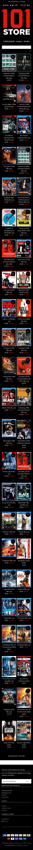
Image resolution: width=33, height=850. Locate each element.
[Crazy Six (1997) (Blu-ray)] (9, 492)
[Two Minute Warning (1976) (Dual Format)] (9, 124)
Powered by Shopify (22, 845)
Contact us (5, 819)
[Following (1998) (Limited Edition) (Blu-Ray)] (24, 63)
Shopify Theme (27, 843)
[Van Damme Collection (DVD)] (24, 666)
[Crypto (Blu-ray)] (9, 607)
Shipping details (7, 790)
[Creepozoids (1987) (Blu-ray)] (9, 365)
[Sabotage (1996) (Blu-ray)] (24, 337)
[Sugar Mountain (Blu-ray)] (9, 578)
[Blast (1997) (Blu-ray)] (9, 397)
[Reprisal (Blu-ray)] (24, 578)
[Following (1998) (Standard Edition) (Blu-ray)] (24, 396)
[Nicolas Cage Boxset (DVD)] (24, 730)
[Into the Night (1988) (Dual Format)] (9, 93)
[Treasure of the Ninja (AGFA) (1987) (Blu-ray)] (24, 218)
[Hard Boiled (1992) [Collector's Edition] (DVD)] (24, 429)
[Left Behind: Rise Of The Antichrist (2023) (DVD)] (24, 698)
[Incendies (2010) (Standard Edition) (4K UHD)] (9, 248)
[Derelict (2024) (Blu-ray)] (9, 461)
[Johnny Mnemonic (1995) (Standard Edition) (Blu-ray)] (24, 186)
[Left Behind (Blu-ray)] (24, 634)
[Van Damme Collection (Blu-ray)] (24, 125)
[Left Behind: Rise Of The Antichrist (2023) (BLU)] (9, 634)
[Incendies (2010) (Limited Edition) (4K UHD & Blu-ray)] (24, 366)
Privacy (4, 806)
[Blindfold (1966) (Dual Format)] (24, 279)
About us (5, 821)
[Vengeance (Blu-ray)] (9, 548)
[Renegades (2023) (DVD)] (24, 549)
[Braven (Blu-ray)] (24, 521)
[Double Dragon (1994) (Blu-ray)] (9, 187)
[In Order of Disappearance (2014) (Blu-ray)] (9, 217)
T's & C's (4, 810)
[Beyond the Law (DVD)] (9, 731)
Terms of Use (6, 808)
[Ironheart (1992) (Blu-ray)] (9, 337)
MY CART (25, 5)
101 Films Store (17, 843)
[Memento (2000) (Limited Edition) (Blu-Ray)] (9, 63)
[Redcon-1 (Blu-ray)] (9, 520)
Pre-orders (5, 797)
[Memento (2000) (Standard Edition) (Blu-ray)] (24, 155)
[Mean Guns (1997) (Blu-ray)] (24, 249)
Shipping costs (6, 793)
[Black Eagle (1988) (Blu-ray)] (9, 428)
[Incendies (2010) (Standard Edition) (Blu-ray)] (24, 461)
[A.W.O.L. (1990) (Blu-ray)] (9, 308)
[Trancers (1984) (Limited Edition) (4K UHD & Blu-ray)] (24, 94)
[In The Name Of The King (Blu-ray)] (9, 666)
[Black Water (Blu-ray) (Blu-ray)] (24, 492)
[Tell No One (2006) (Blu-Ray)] (24, 308)
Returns (4, 795)
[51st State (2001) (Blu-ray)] (9, 279)
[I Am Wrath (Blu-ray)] (24, 607)
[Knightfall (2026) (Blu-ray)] (9, 696)
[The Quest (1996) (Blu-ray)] (9, 156)
